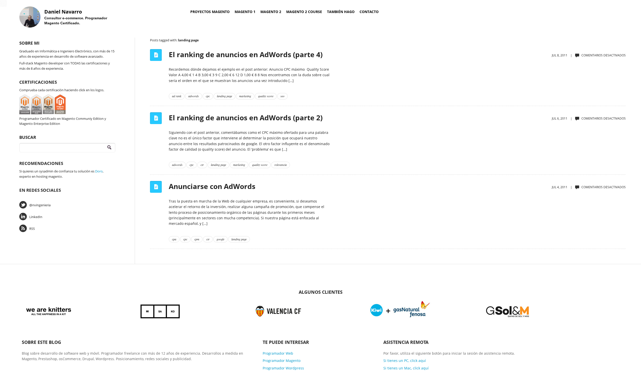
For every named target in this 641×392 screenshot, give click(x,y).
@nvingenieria (40, 205)
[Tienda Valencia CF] (279, 310)
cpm (196, 239)
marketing (245, 96)
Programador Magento (281, 360)
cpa (174, 239)
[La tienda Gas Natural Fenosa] (400, 310)
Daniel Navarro (63, 11)
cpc (208, 96)
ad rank (176, 96)
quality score (265, 96)
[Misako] (160, 310)
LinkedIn (35, 217)
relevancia (280, 165)
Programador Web (278, 353)
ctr (202, 165)
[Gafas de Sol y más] (508, 310)
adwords (193, 96)
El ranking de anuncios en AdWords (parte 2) (246, 117)
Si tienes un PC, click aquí (404, 360)
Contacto (369, 11)
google (220, 239)
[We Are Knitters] (49, 310)
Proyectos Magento (210, 11)
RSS (32, 228)
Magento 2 (270, 11)
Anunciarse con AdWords (212, 186)
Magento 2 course (304, 11)
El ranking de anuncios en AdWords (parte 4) (246, 54)
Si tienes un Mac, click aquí (406, 368)
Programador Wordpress (283, 368)
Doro (99, 171)
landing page (224, 96)
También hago (341, 11)
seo (282, 96)
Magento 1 (245, 11)
